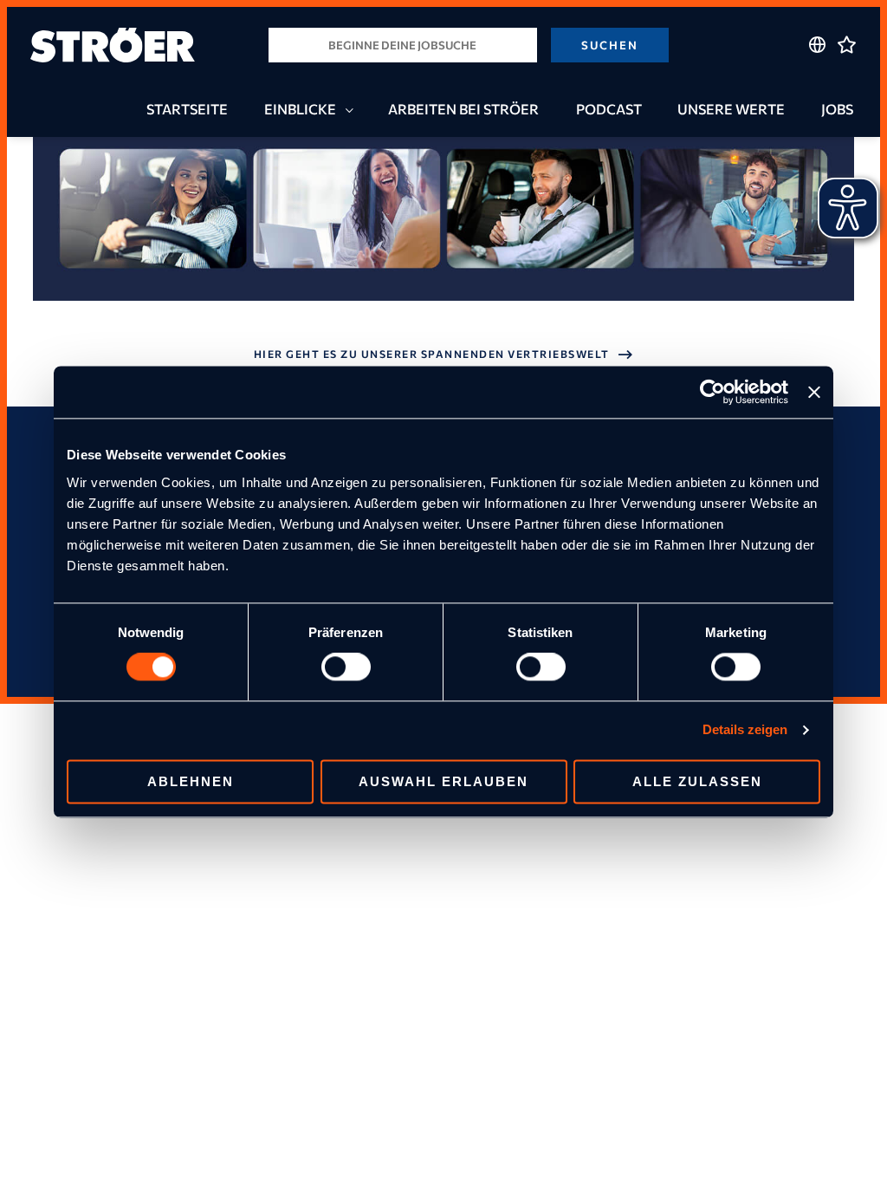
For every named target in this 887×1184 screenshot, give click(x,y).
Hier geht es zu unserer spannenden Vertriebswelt (432, 354)
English (817, 77)
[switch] (346, 667)
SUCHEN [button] (609, 45)
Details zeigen (744, 730)
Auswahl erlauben (443, 782)
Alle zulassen (697, 782)
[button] (345, 109)
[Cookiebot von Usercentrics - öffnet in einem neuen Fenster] (712, 392)
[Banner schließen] (814, 392)
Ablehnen (190, 782)
